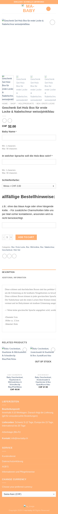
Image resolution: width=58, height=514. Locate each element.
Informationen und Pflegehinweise (18, 472)
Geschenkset (7, 250)
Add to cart (26, 237)
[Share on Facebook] (9, 256)
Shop (13, 104)
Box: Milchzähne (32, 247)
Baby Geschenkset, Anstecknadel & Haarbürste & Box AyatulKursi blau (43, 381)
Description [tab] (8, 272)
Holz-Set (16, 250)
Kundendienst (8, 456)
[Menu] (54, 8)
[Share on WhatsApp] (4, 256)
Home (5, 104)
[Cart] (48, 9)
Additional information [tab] (14, 278)
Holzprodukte (26, 104)
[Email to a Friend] (14, 256)
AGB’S (5, 466)
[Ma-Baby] (29, 9)
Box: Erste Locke (46, 104)
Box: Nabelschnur (47, 247)
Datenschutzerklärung (12, 461)
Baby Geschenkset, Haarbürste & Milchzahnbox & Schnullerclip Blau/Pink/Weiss (15, 382)
